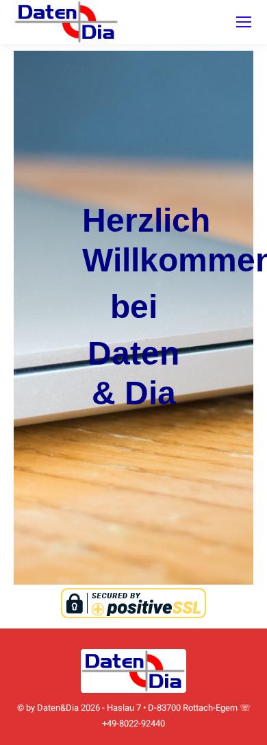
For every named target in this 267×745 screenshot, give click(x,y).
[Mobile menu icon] (243, 22)
